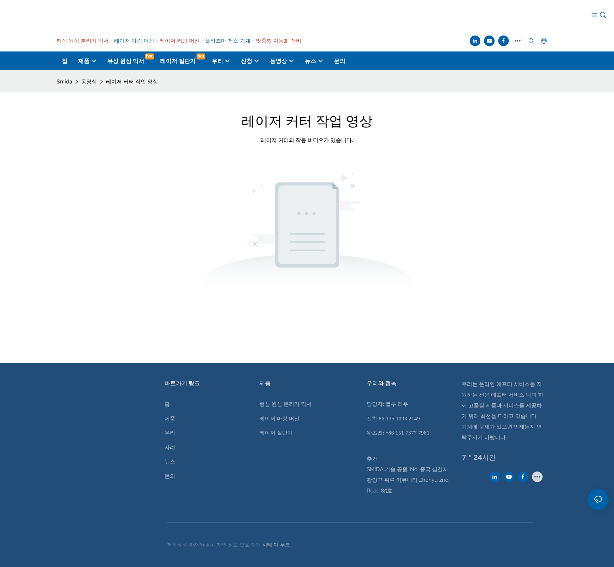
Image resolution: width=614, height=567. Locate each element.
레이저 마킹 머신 (279, 418)
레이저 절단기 (276, 433)
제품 (170, 418)
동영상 (89, 81)
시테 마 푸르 (276, 544)
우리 (170, 433)
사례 (170, 447)
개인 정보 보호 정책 (239, 544)
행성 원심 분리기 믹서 (285, 404)
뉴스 (170, 461)
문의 (170, 476)
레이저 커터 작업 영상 (132, 81)
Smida (64, 81)
